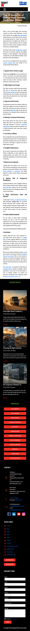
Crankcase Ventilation (15, 435)
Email (6, 582)
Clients (8, 526)
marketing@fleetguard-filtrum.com (17, 506)
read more (5, 324)
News (8, 534)
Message (7, 608)
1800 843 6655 (18, 500)
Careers (8, 531)
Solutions (9, 543)
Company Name (8, 603)
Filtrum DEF (15, 449)
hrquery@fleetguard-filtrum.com (17, 510)
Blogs (8, 529)
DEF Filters (15, 426)
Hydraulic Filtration (15, 422)
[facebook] (8, 514)
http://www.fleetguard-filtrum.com (12, 276)
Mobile (6, 587)
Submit (7, 622)
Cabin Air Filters (15, 431)
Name (6, 577)
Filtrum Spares (15, 453)
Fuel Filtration (15, 413)
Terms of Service (14, 619)
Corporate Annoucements (12, 546)
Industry (6, 598)
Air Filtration (15, 409)
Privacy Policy (10, 552)
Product (6, 592)
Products (9, 540)
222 (18, 498)
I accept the (12, 619)
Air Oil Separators (15, 440)
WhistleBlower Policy (11, 554)
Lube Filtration (15, 417)
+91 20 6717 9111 (13, 498)
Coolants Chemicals (15, 444)
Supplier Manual (10, 549)
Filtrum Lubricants (15, 458)
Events (8, 537)
